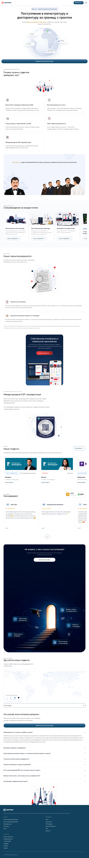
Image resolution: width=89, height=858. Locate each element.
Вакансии (48, 830)
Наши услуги (49, 821)
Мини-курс (6, 826)
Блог (47, 828)
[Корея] (75, 678)
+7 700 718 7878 (7, 841)
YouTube (6, 846)
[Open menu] (86, 2)
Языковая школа (8, 824)
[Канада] (18, 673)
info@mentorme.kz (8, 839)
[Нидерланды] (45, 674)
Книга (5, 828)
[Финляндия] (50, 672)
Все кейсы (78, 448)
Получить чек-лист (44, 560)
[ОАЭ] (57, 681)
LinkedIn (6, 848)
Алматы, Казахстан (8, 836)
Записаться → (78, 2)
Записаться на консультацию (44, 61)
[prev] (41, 536)
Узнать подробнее (12, 238)
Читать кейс (9, 482)
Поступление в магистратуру (11, 819)
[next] (47, 536)
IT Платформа (49, 824)
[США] (20, 677)
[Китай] (69, 678)
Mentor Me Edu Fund (50, 826)
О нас (47, 819)
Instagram (6, 843)
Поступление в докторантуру (11, 821)
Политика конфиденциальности (11, 854)
